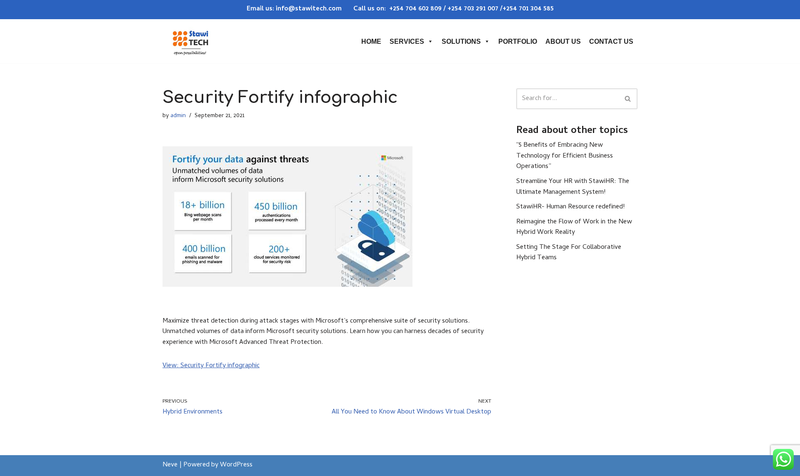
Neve (170, 465)
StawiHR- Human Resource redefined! (570, 207)
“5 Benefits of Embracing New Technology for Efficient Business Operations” (564, 156)
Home (371, 41)
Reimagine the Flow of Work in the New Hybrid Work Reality (574, 227)
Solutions (461, 41)
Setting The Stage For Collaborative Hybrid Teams (568, 253)
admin (178, 116)
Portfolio (517, 41)
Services (407, 41)
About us (563, 41)
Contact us (611, 41)
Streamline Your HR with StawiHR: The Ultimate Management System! (572, 187)
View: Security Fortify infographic (211, 366)
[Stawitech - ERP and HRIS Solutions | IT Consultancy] (190, 41)
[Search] (628, 98)
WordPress (236, 465)
